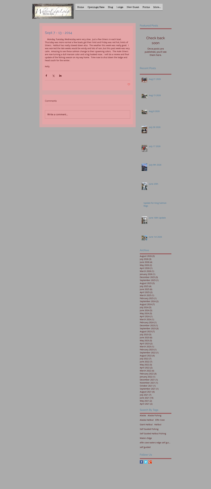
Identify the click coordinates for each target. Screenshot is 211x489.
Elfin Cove (160, 420)
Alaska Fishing (154, 415)
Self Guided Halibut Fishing (153, 433)
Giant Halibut (146, 424)
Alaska (143, 415)
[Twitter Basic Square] (145, 462)
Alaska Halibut (147, 420)
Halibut (157, 424)
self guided (145, 447)
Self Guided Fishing (149, 429)
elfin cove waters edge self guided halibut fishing (155, 442)
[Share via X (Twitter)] (53, 75)
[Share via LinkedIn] (60, 75)
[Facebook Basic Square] (141, 462)
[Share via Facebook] (46, 75)
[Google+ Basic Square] (150, 462)
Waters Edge (146, 438)
